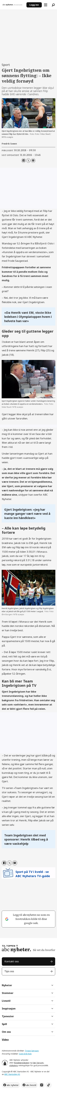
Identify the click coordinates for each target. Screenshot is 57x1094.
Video (5, 1039)
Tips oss (9, 971)
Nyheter (7, 985)
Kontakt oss (11, 961)
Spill (4, 1024)
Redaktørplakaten (21, 1062)
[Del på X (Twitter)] (28, 160)
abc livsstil (31, 1085)
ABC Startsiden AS (12, 1074)
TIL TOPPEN (8, 945)
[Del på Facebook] (23, 160)
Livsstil (6, 1000)
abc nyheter (13, 1085)
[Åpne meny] (45, 5)
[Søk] (53, 5)
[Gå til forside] (13, 4)
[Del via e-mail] (33, 160)
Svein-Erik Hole (25, 1053)
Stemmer (7, 993)
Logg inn (34, 4)
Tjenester (8, 1016)
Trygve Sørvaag (32, 1050)
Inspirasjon (9, 1008)
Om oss (6, 1031)
